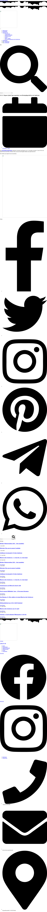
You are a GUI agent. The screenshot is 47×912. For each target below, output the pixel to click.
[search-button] (12, 93)
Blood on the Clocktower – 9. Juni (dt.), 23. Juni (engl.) (14, 557)
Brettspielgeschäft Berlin (7, 150)
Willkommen (4, 30)
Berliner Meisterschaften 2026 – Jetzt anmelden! (12, 543)
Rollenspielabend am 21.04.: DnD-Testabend (11, 603)
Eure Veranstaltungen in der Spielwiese (12, 39)
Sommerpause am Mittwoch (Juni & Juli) (10, 585)
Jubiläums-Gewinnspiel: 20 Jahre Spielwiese (11, 553)
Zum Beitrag (2, 564)
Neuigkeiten (4, 31)
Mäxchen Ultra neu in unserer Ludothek (10, 548)
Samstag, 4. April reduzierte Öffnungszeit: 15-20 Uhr (13, 614)
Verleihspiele (4, 40)
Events (6, 37)
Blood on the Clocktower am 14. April (9, 608)
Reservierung (7, 33)
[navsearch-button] (23, 91)
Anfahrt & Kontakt (8, 34)
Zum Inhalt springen (4, 0)
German (1, 641)
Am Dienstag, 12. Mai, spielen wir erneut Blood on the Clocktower (16, 597)
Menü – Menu (7, 38)
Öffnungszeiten (8, 36)
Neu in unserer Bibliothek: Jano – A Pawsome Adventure (14, 591)
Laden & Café (5, 32)
